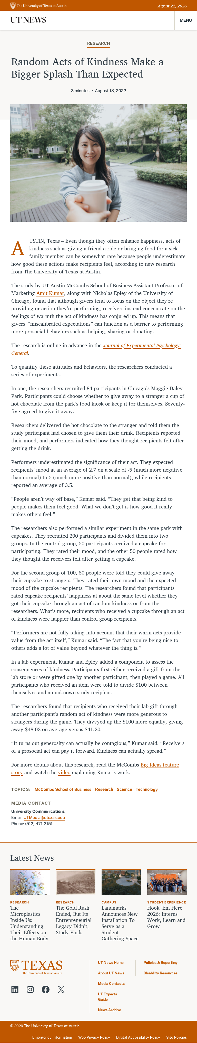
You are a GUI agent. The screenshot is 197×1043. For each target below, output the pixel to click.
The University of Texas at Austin (52, 1026)
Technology (147, 789)
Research (98, 43)
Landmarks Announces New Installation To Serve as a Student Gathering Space (120, 923)
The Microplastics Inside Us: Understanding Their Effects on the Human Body (29, 923)
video (64, 772)
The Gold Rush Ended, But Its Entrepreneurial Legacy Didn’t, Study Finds (74, 920)
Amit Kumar (50, 293)
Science (124, 789)
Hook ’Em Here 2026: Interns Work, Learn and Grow (166, 917)
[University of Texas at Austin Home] (38, 6)
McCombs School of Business (63, 789)
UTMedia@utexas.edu (44, 817)
